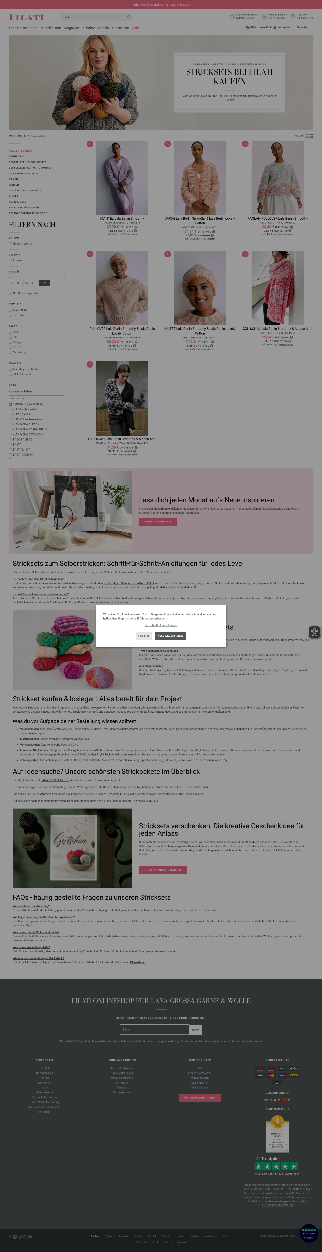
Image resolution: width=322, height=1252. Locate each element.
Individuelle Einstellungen (161, 625)
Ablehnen (144, 635)
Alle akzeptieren (170, 635)
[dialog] (161, 626)
